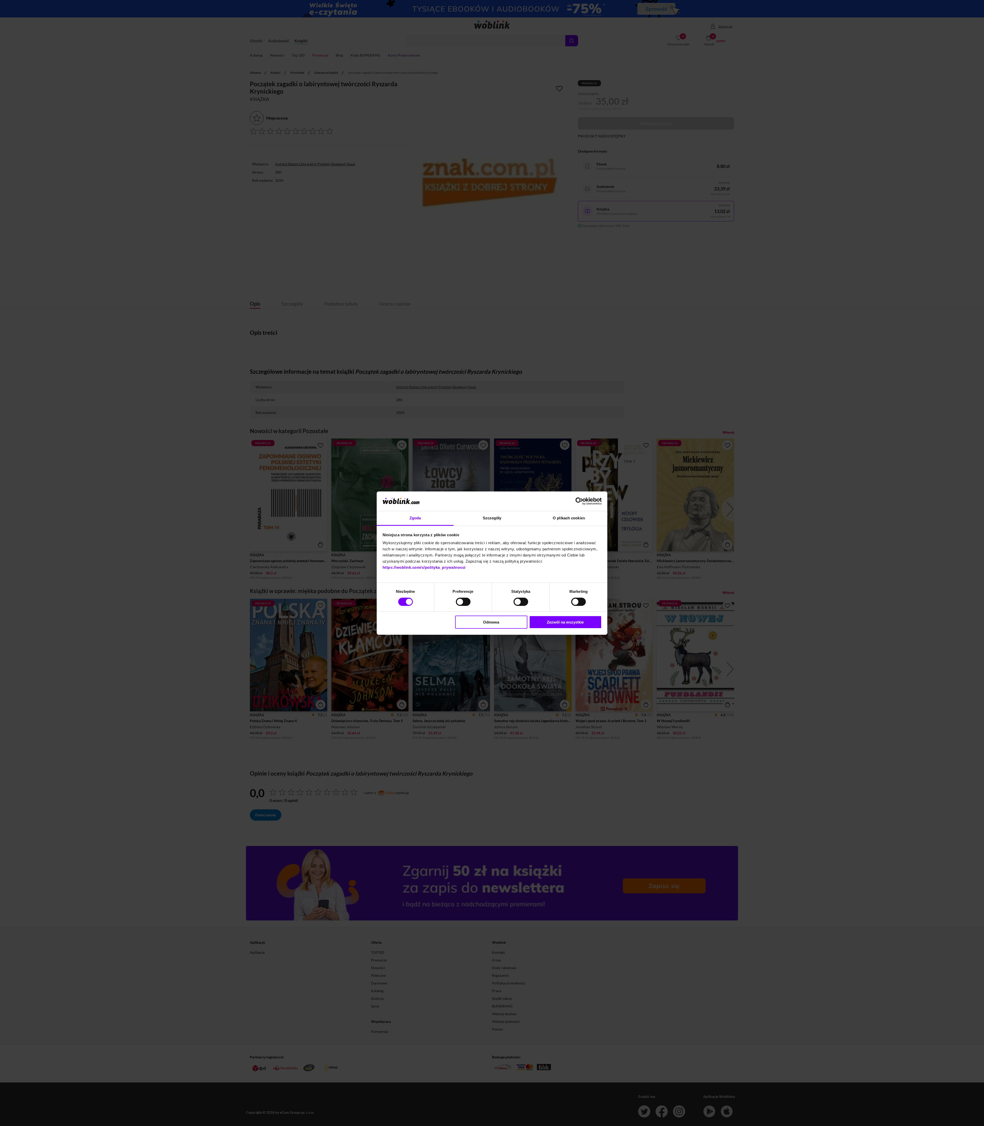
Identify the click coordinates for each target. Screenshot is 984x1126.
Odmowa (491, 622)
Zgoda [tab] (415, 518)
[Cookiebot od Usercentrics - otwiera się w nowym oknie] (579, 501)
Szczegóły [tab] (492, 518)
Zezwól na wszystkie (565, 622)
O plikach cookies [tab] (569, 518)
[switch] (463, 602)
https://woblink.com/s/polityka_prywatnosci (424, 567)
